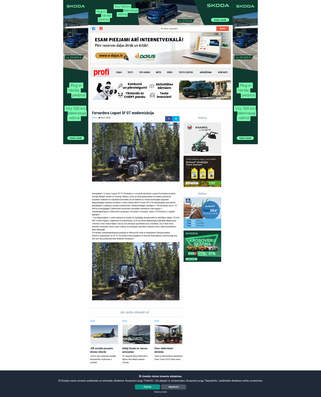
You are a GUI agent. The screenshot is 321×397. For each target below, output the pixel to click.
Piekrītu (147, 387)
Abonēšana (206, 72)
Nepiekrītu (174, 387)
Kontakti (223, 72)
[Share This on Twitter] (176, 119)
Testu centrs (186, 72)
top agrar (144, 72)
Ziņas (119, 72)
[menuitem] (101, 72)
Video (170, 72)
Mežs (158, 72)
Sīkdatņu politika (160, 392)
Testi (130, 72)
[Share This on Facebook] (168, 119)
